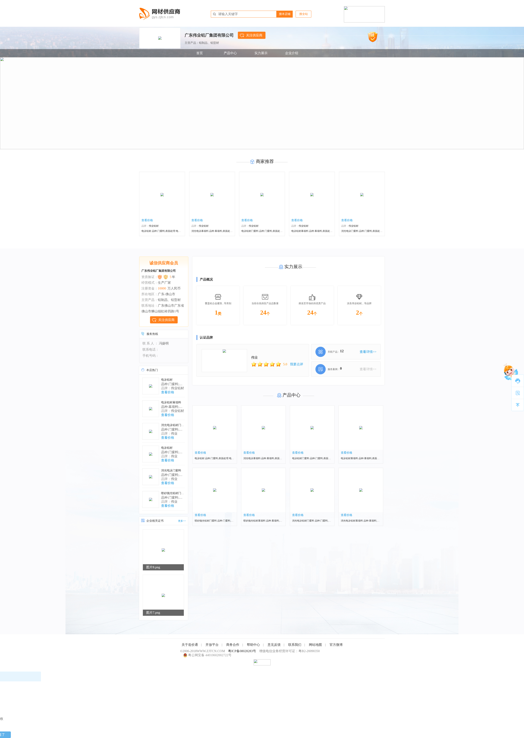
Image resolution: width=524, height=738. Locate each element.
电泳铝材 (167, 379)
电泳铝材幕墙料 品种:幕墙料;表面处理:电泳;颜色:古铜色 (371, 458)
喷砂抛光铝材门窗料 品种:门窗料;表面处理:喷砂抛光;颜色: (226, 520)
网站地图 (315, 644)
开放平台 (212, 644)
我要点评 (296, 364)
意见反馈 (274, 644)
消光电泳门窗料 (171, 470)
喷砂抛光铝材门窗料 (174, 493)
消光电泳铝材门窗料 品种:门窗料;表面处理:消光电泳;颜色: (323, 520)
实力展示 (261, 53)
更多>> (182, 520)
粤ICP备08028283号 (242, 651)
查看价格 (147, 220)
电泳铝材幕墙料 (171, 402)
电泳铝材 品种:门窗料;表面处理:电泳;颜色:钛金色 (167, 231)
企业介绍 (291, 53)
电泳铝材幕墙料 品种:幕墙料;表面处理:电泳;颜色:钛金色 (321, 231)
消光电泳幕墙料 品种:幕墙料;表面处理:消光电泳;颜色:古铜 (222, 231)
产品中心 (230, 53)
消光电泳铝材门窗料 (174, 425)
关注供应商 (254, 35)
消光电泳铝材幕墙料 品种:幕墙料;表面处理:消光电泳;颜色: (372, 520)
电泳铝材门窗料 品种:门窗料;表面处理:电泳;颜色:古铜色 (271, 231)
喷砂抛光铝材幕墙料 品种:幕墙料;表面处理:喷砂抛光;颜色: (274, 520)
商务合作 (232, 644)
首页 (199, 53)
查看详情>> (368, 351)
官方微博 (336, 644)
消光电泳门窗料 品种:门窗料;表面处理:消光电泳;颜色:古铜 (372, 231)
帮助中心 (253, 644)
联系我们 (294, 644)
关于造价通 (190, 644)
